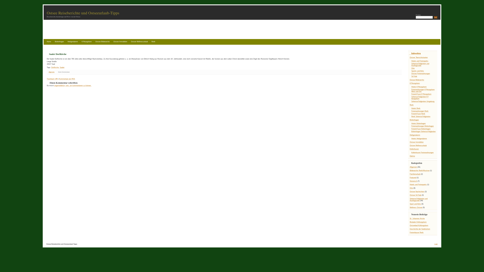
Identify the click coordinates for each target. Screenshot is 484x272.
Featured (413, 178)
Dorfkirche (55, 67)
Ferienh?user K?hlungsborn (421, 94)
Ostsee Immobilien (120, 42)
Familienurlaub (415, 174)
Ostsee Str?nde (415, 195)
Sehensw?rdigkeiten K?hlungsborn (420, 98)
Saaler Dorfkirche (57, 54)
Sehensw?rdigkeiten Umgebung (422, 101)
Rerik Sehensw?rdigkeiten (420, 116)
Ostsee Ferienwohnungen (420, 74)
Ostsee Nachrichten (417, 192)
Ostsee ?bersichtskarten (419, 57)
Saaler (62, 67)
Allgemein (51, 72)
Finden (418, 15)
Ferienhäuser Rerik (417, 232)
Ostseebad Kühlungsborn (419, 225)
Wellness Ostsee (416, 207)
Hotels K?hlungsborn (419, 87)
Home (49, 42)
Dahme (412, 156)
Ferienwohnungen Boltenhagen (422, 126)
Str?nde (414, 76)
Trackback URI (52, 79)
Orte (413, 68)
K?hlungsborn (87, 42)
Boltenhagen (59, 42)
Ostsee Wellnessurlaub (139, 42)
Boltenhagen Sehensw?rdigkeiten (423, 131)
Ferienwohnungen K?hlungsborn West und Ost (423, 90)
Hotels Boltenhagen (418, 123)
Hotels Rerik (415, 108)
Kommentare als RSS (67, 79)
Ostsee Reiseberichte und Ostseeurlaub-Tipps (83, 12)
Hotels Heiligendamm (419, 139)
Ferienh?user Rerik (418, 114)
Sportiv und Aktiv (417, 71)
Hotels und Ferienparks (419, 61)
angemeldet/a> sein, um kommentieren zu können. (72, 86)
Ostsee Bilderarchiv (102, 42)
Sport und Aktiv (415, 204)
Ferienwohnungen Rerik (419, 111)
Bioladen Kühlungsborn (418, 222)
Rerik (153, 42)
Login (436, 244)
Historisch (413, 181)
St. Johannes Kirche (417, 218)
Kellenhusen (414, 149)
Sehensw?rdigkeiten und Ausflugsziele (420, 64)
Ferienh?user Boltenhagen (420, 129)
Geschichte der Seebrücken (420, 229)
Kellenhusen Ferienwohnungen (422, 153)
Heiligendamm (73, 42)
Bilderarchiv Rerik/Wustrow (419, 171)
